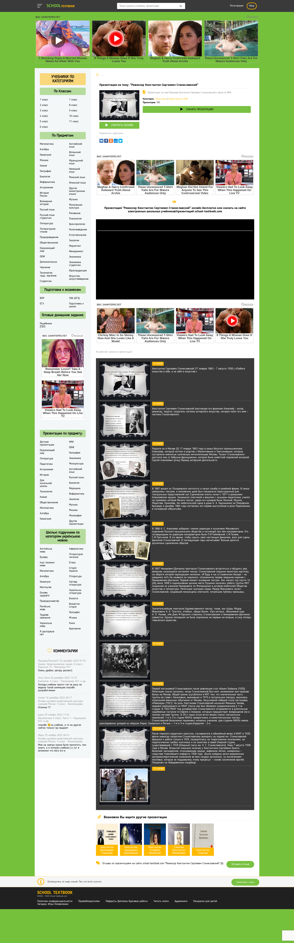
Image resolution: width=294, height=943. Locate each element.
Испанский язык (75, 154)
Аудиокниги (181, 901)
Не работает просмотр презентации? (114, 352)
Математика (47, 144)
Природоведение (49, 237)
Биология (45, 176)
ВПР (42, 298)
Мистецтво (45, 587)
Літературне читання (76, 556)
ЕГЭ (42, 303)
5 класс (44, 121)
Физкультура (76, 463)
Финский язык (77, 177)
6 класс (44, 127)
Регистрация (236, 6)
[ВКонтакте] (101, 142)
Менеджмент (76, 251)
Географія (74, 612)
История (44, 475)
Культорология (77, 224)
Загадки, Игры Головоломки (52, 904)
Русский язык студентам (47, 216)
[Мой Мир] (116, 142)
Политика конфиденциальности (54, 901)
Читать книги (161, 901)
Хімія (72, 623)
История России (44, 194)
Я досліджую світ (47, 633)
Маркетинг (75, 246)
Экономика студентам (75, 264)
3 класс (44, 110)
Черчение (45, 267)
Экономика (75, 257)
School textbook (54, 893)
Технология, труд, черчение (48, 274)
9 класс (73, 110)
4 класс (44, 116)
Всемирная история (46, 203)
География (45, 171)
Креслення (75, 628)
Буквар (44, 557)
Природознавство (49, 601)
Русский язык (47, 209)
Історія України (73, 569)
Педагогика (46, 464)
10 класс (74, 116)
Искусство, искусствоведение (78, 277)
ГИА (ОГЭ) (74, 298)
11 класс (74, 121)
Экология (74, 240)
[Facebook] (106, 142)
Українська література (75, 592)
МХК (71, 442)
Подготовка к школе (76, 305)
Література (75, 576)
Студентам (46, 281)
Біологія (73, 598)
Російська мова (45, 608)
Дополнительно (48, 262)
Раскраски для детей (205, 901)
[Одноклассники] (111, 142)
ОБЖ (42, 256)
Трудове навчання (45, 616)
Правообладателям (89, 901)
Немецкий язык (74, 170)
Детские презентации (47, 443)
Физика (44, 160)
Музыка (73, 199)
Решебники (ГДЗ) (46, 325)
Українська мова (46, 625)
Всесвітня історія (74, 605)
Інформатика (76, 549)
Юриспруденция (78, 270)
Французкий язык (76, 162)
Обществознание (49, 242)
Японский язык (77, 182)
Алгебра (44, 149)
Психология (75, 218)
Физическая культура (75, 206)
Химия (43, 165)
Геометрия (45, 155)
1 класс (44, 99)
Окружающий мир (47, 249)
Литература (46, 223)
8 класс (73, 105)
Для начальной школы (46, 483)
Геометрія (45, 582)
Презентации (161, 99)
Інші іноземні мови (47, 564)
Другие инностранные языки (77, 191)
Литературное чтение (47, 230)
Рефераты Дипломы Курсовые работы (127, 901)
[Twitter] (120, 142)
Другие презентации (76, 522)
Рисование (74, 213)
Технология (46, 491)
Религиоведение (78, 229)
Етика (72, 562)
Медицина (74, 488)
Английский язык (75, 145)
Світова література (75, 583)
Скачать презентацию (199, 109)
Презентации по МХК (178, 99)
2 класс (44, 105)
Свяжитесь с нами (245, 882)
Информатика (47, 182)
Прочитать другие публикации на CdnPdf (175, 298)
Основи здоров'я (45, 594)
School (61, 6)
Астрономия (46, 187)
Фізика (73, 617)
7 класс (73, 99)
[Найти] (180, 6)
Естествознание (77, 235)
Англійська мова (46, 550)
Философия (75, 515)
